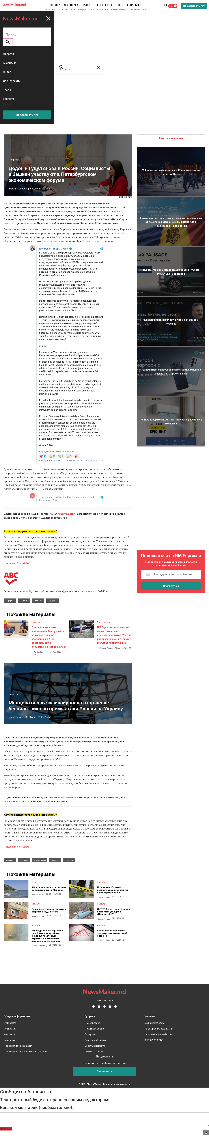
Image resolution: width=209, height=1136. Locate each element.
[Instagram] (104, 1006)
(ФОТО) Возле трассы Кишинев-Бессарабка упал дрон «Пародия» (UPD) (114, 912)
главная (9, 860)
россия (55, 860)
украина (69, 860)
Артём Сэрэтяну (41, 652)
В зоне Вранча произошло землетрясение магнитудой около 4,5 (112, 933)
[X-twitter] (99, 1006)
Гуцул (9, 600)
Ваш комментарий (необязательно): (36, 1107)
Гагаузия (82, 9)
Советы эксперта (119, 9)
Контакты (9, 1034)
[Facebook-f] (93, 1006)
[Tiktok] (110, 1006)
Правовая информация (18, 1045)
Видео (86, 5)
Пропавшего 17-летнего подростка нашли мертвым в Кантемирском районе (112, 890)
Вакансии (10, 1040)
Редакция (10, 1028)
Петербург (38, 600)
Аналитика (71, 5)
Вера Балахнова (18, 188)
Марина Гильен (106, 648)
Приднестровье (67, 9)
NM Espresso (50, 9)
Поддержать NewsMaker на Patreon (25, 1051)
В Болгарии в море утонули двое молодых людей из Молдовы (49, 888)
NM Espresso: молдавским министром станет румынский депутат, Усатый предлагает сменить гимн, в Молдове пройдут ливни (114, 635)
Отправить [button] (6, 1128)
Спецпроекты (103, 5)
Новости (54, 5)
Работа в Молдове (99, 9)
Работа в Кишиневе (171, 138)
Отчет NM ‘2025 (138, 9)
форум (52, 600)
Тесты (119, 5)
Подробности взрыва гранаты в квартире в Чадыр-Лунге (49, 910)
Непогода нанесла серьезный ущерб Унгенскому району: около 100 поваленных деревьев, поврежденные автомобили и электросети (47, 935)
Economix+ (134, 5)
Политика (14, 159)
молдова (24, 860)
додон (24, 600)
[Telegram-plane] (115, 1006)
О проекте (10, 1022)
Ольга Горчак (16, 717)
